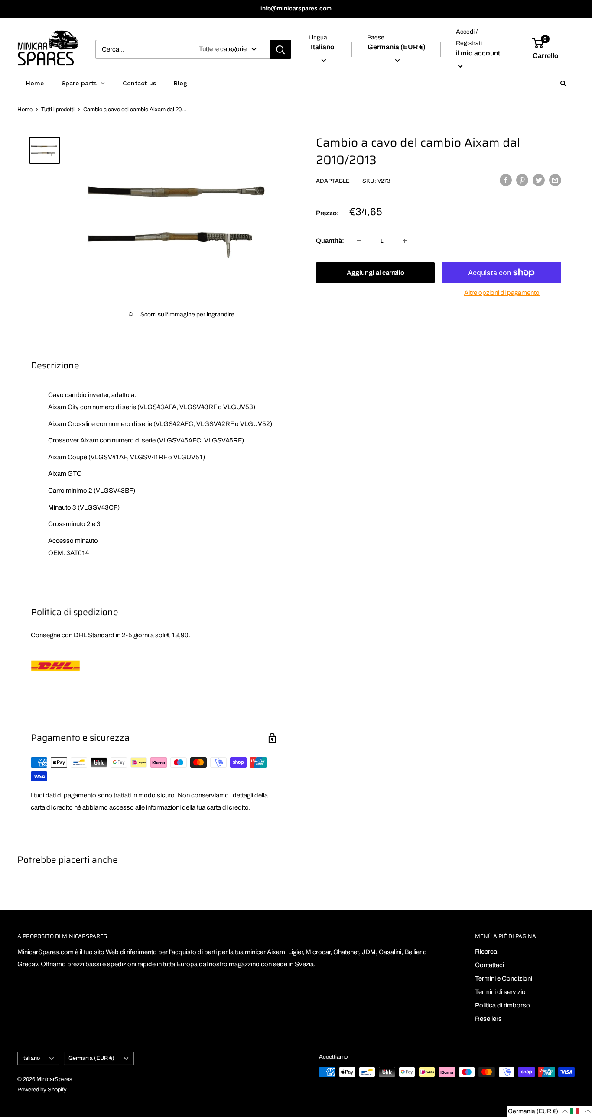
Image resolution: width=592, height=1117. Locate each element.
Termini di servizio (500, 991)
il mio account (478, 53)
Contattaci (489, 965)
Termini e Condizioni (503, 978)
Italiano (31, 1058)
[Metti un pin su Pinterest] (522, 180)
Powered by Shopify (42, 1090)
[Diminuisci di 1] (359, 241)
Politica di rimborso (502, 1005)
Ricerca (486, 951)
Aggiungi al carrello (375, 272)
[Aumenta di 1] (405, 241)
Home (25, 110)
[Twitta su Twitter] (539, 180)
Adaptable (333, 181)
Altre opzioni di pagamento (502, 292)
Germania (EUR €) (91, 1058)
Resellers (488, 1018)
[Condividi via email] (555, 180)
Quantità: (330, 240)
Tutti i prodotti (58, 110)
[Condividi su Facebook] (506, 180)
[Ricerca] (280, 49)
